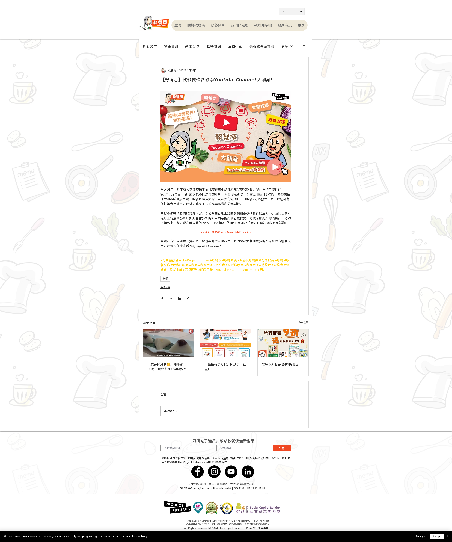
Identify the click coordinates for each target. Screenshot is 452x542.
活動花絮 (235, 46)
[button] (196, 25)
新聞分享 (192, 46)
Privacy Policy (139, 536)
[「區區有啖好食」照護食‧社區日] (225, 343)
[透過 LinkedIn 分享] (179, 298)
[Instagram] (214, 471)
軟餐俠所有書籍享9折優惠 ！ (282, 364)
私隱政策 (210, 462)
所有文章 (150, 46)
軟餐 (165, 278)
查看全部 (304, 322)
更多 (284, 46)
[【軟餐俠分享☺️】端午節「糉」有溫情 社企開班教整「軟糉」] (168, 343)
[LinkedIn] (248, 471)
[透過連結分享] (188, 298)
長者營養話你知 (261, 46)
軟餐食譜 (214, 46)
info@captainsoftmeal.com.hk (212, 488)
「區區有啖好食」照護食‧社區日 (225, 366)
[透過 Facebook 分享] (162, 298)
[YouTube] (231, 471)
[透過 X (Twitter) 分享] (171, 298)
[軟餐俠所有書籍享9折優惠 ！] (283, 343)
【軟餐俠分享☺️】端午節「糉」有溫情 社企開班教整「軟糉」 (167, 366)
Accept (437, 536)
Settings (420, 536)
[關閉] (448, 536)
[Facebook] (197, 471)
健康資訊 (171, 46)
